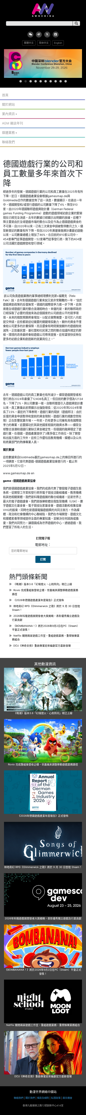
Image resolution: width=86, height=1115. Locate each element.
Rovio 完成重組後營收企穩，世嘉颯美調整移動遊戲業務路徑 (43, 764)
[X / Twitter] (47, 35)
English (58, 42)
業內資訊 (8, 114)
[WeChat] (30, 35)
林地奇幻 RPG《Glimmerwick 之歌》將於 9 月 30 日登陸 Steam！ (43, 867)
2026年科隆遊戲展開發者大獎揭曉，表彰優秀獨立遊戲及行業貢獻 (43, 918)
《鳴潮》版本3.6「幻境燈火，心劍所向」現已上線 (42, 584)
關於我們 (30, 1097)
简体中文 (44, 42)
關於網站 (8, 104)
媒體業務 (8, 133)
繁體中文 (29, 42)
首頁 (5, 95)
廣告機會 (67, 1097)
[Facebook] (56, 35)
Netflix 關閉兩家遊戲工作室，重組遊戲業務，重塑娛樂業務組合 (43, 1025)
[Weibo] (39, 35)
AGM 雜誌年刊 (12, 123)
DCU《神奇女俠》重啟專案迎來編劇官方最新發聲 (42, 645)
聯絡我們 (8, 142)
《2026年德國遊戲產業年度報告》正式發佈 (38, 600)
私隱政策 (56, 1097)
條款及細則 (43, 1097)
